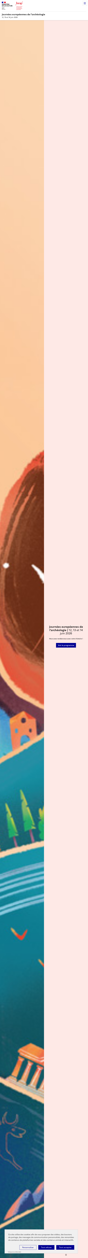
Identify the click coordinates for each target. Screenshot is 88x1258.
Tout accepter (65, 1247)
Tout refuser (46, 1247)
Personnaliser (28, 1247)
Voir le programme (66, 645)
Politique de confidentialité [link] (14, 1252)
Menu (84, 3)
